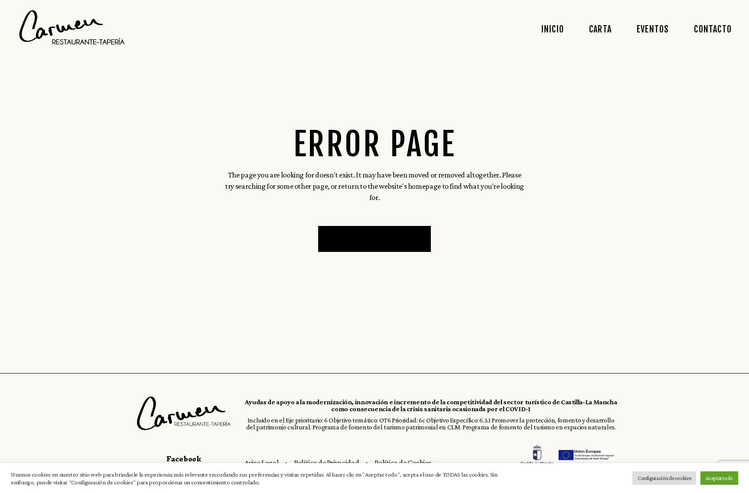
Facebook (183, 459)
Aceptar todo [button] (719, 478)
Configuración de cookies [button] (664, 478)
